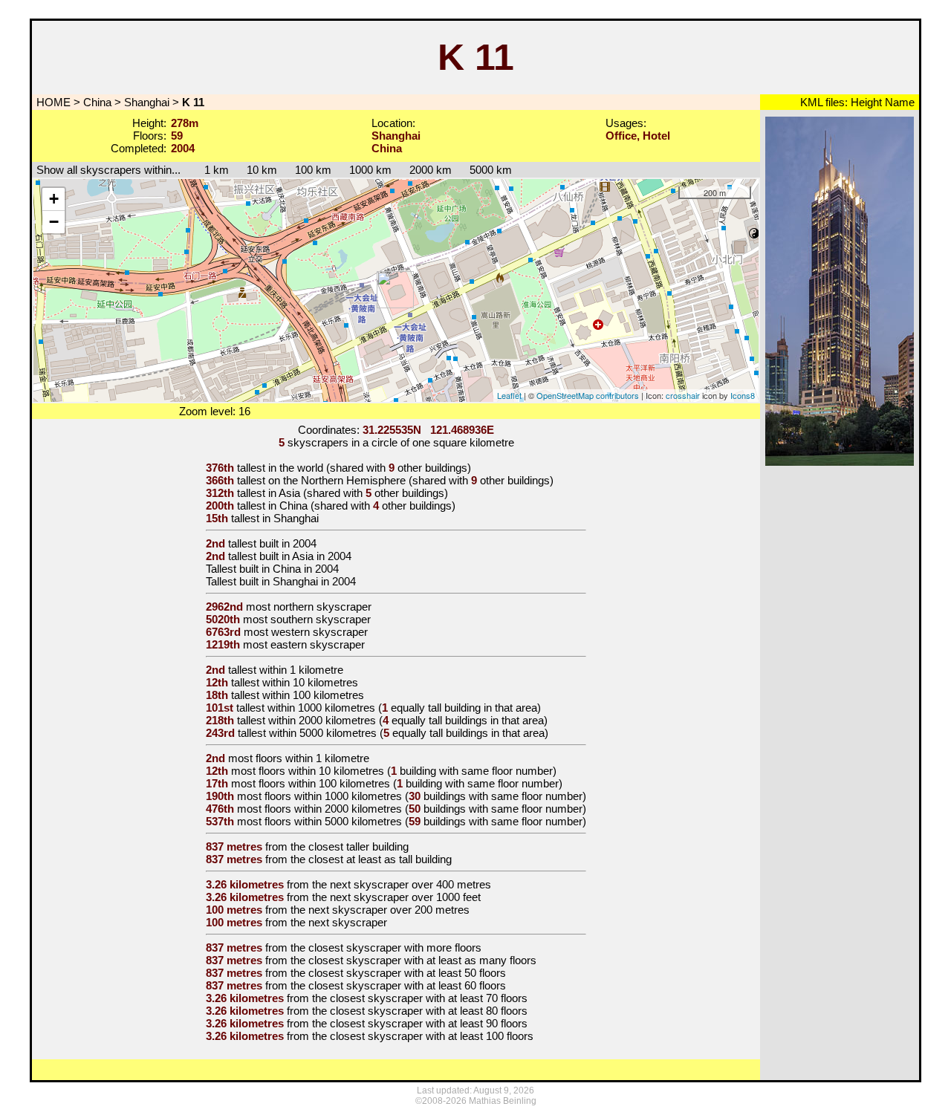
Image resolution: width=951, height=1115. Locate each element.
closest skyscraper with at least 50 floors (407, 972)
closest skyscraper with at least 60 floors (407, 985)
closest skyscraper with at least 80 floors (429, 1010)
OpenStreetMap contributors (587, 395)
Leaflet (509, 395)
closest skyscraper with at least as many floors (422, 960)
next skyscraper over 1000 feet (405, 897)
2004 (305, 543)
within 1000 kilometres (321, 707)
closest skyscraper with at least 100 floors (431, 1036)
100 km (313, 169)
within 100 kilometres (313, 695)
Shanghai (146, 102)
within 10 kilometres (310, 682)
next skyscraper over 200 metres (389, 909)
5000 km (491, 169)
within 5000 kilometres (323, 732)
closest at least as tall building (380, 859)
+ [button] (54, 198)
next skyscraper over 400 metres (410, 884)
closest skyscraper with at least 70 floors (429, 998)
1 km (209, 169)
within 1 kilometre (301, 669)
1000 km (370, 169)
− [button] (54, 221)
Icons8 (742, 395)
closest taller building (358, 846)
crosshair (683, 395)
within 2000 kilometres (322, 720)
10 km (262, 169)
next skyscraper (347, 922)
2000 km (430, 169)
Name (898, 102)
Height (865, 102)
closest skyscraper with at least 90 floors (429, 1023)
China (97, 102)
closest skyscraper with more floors (394, 947)
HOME (52, 102)
